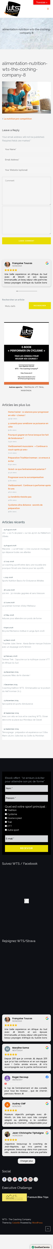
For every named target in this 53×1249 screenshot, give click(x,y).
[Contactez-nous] (35, 1179)
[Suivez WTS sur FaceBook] (4, 1179)
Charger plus (26, 1161)
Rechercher (40, 306)
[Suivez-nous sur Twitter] (9, 1179)
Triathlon (12, 810)
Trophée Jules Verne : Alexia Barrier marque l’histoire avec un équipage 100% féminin (26, 645)
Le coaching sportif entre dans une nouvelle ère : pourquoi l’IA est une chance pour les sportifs (24, 566)
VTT (9, 826)
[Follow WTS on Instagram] (30, 1179)
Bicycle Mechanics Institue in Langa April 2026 (23, 631)
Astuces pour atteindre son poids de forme (22, 618)
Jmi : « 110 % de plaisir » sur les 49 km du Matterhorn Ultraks (26, 534)
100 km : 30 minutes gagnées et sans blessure (23, 593)
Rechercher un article (13, 300)
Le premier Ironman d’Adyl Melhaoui (18, 606)
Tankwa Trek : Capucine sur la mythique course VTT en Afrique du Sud (26, 661)
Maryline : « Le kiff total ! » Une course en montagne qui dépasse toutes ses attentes (26, 550)
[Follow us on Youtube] (25, 1179)
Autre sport (13, 830)
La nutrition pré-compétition (18, 119)
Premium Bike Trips (37, 1197)
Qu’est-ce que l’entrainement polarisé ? (27, 469)
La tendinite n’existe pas (19, 497)
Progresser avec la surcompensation (26, 477)
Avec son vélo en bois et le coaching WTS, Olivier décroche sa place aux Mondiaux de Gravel (25, 718)
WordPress (37, 1223)
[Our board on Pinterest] (15, 1179)
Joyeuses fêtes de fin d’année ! (16, 675)
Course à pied (14, 818)
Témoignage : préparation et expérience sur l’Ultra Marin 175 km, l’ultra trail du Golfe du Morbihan (25, 734)
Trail (9, 822)
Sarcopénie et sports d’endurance (17, 704)
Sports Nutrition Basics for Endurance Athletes (23, 581)
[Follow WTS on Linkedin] (20, 1179)
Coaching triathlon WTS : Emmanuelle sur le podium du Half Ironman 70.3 (26, 689)
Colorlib (16, 1223)
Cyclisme (12, 814)
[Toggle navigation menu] (48, 9)
